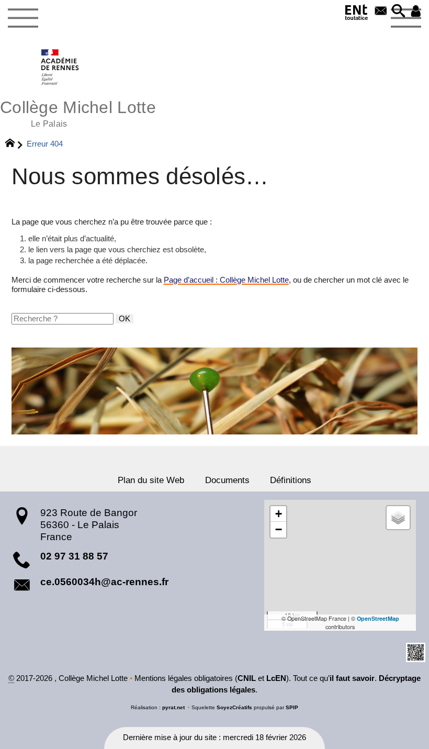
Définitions (290, 480)
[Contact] (381, 12)
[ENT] (357, 14)
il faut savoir (352, 678)
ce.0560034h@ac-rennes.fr (104, 581)
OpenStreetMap (378, 618)
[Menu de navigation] (23, 18)
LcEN (276, 678)
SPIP (292, 707)
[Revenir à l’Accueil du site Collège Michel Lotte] (60, 67)
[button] (399, 12)
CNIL (247, 678)
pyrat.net (173, 707)
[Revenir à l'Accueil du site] (14, 144)
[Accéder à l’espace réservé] (416, 12)
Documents (227, 480)
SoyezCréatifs (234, 707)
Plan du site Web (151, 480)
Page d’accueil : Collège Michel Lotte (226, 280)
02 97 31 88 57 (74, 556)
